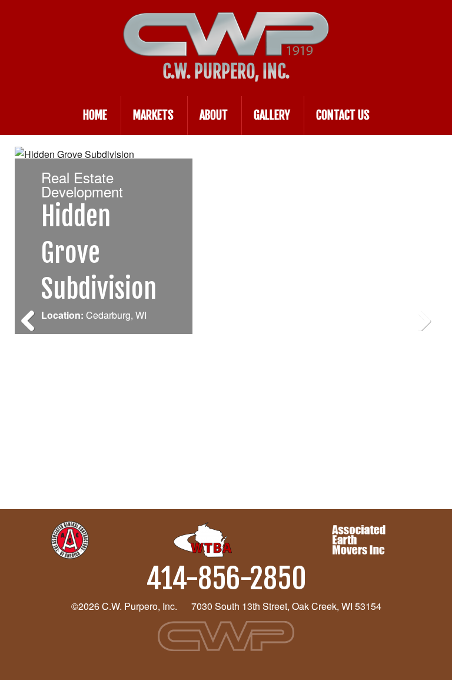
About (214, 115)
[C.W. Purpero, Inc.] (226, 22)
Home (95, 115)
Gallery (272, 115)
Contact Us (343, 115)
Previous (32, 317)
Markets (153, 115)
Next (419, 317)
